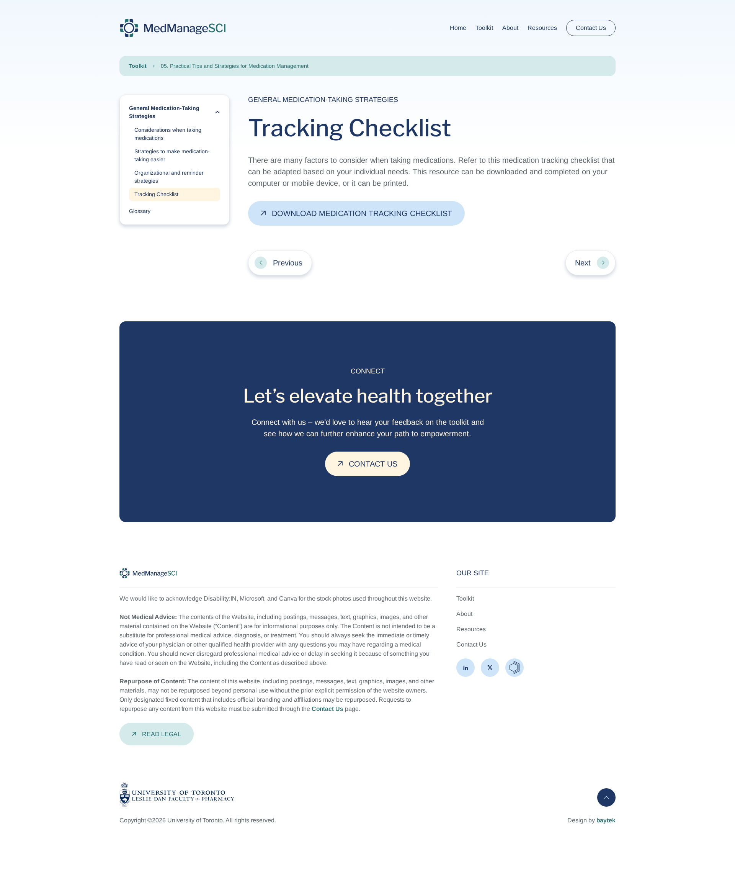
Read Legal (161, 734)
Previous (287, 263)
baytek (606, 820)
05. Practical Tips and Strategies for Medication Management (235, 66)
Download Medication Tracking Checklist (362, 213)
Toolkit (138, 66)
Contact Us (591, 28)
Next (583, 263)
